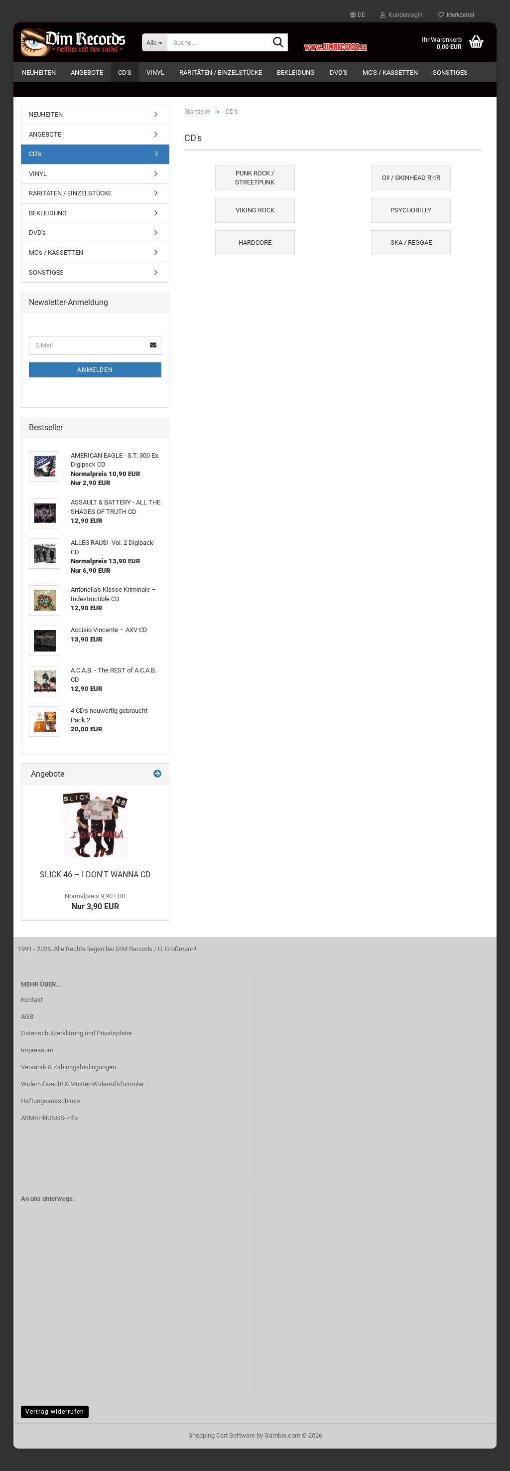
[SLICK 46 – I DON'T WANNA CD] (95, 825)
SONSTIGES (450, 72)
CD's (124, 72)
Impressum (37, 1050)
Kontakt (32, 999)
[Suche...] (278, 43)
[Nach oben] (483, 1456)
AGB (27, 1016)
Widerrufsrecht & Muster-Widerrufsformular (82, 1084)
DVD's (339, 72)
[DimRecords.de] (74, 42)
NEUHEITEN (39, 72)
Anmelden (95, 369)
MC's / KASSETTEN (390, 72)
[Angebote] (157, 774)
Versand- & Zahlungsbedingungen (68, 1067)
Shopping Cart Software (221, 1435)
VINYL (155, 72)
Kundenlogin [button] (404, 14)
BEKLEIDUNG (296, 72)
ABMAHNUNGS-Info (49, 1118)
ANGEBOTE (87, 72)
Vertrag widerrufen (54, 1411)
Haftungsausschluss (50, 1101)
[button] (358, 14)
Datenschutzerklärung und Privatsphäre (76, 1033)
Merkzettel (459, 14)
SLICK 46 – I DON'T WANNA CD (95, 874)
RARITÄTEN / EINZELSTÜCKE (220, 72)
